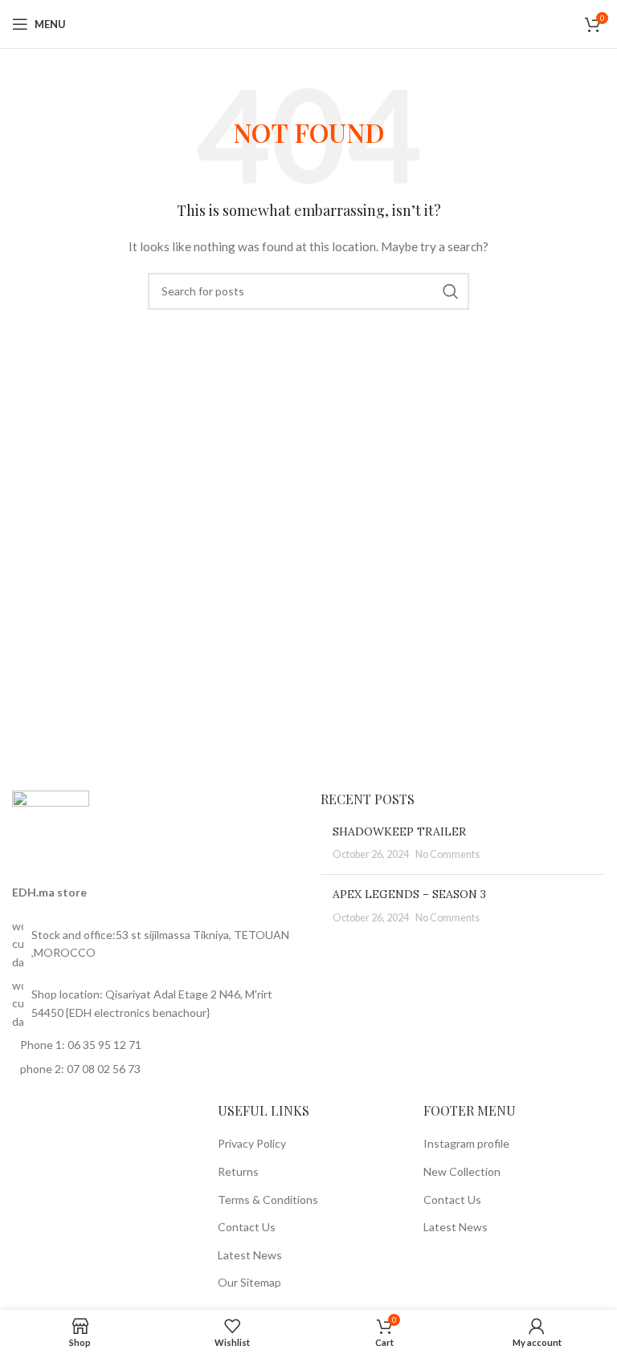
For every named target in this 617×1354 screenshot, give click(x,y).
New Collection (462, 1171)
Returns (238, 1171)
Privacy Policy (252, 1143)
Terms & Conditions (268, 1199)
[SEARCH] (450, 291)
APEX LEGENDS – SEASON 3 (409, 894)
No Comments (447, 854)
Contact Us (247, 1227)
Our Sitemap (249, 1282)
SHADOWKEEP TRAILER (399, 831)
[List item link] (154, 944)
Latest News (250, 1255)
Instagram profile (466, 1143)
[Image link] (50, 827)
